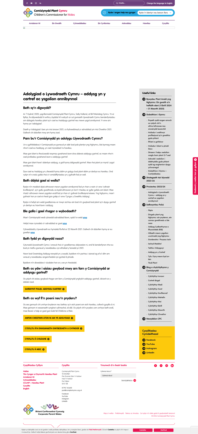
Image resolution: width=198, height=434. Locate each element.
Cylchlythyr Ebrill (155, 306)
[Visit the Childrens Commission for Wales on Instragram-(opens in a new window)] (35, 3)
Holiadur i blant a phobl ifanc (158, 147)
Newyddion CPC (154, 319)
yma (85, 218)
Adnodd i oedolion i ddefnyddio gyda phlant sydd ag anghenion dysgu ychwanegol (159, 163)
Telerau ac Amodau (132, 413)
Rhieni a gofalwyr (155, 142)
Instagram (65, 398)
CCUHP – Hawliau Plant (33, 383)
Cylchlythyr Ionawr (156, 276)
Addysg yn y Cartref (156, 252)
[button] (155, 13)
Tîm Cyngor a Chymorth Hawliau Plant (40, 374)
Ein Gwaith (56, 23)
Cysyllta (165, 23)
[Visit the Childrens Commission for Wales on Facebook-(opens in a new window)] (27, 3)
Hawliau (146, 23)
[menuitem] (34, 23)
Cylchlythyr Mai (154, 302)
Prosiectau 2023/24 (155, 187)
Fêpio (150, 210)
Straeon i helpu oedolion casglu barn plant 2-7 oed (159, 154)
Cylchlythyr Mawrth (156, 310)
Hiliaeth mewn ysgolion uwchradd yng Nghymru (158, 234)
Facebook (151, 340)
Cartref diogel (154, 281)
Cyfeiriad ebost (106, 371)
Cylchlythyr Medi (155, 285)
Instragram (151, 348)
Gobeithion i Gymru (155, 115)
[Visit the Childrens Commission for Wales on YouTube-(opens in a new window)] (31, 3)
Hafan (26, 371)
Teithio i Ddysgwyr (156, 248)
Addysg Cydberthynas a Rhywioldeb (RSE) (158, 228)
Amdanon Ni (34, 23)
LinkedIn (150, 353)
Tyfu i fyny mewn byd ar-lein (158, 258)
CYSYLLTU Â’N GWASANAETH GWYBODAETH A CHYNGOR (52, 328)
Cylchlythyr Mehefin (156, 297)
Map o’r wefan (109, 413)
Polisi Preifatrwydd (95, 429)
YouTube (150, 344)
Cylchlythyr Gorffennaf (157, 293)
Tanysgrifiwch (126, 381)
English (26, 389)
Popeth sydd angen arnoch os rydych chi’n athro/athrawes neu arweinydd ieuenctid (160, 124)
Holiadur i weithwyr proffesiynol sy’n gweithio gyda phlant (159, 135)
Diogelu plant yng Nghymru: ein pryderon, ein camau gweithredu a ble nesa (160, 219)
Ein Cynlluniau (104, 23)
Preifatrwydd (119, 413)
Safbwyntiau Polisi (155, 205)
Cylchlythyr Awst (155, 289)
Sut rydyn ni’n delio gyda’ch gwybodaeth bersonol (157, 413)
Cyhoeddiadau (79, 23)
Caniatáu (142, 430)
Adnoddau (126, 23)
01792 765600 (67, 388)
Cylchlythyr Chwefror (157, 314)
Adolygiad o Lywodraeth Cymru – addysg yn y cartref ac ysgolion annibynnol (158, 196)
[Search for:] (128, 3)
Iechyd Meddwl (154, 244)
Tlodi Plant (152, 263)
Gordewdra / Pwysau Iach (159, 240)
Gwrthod (164, 430)
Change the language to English (159, 3)
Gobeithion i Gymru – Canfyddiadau (157, 172)
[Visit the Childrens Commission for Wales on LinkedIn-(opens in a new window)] (40, 3)
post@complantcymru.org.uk (72, 390)
